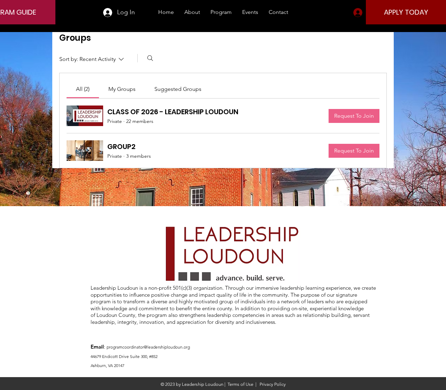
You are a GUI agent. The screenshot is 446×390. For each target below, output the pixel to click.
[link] (83, 89)
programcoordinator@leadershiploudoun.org (148, 347)
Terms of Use (240, 384)
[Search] (150, 58)
